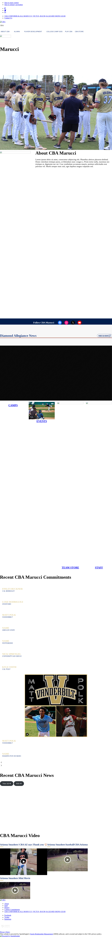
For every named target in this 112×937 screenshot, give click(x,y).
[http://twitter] (5, 10)
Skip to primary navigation (13, 5)
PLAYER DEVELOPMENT (33, 31)
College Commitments (12, 910)
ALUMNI (17, 31)
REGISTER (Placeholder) (102, 52)
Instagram (7, 919)
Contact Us (8, 18)
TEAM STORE (70, 567)
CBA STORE (79, 31)
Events (42, 421)
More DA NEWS (103, 336)
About (6, 904)
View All (6, 784)
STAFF (99, 567)
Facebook (7, 915)
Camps (13, 405)
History (7, 908)
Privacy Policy (5, 932)
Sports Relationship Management (41, 934)
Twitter (6, 917)
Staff (6, 906)
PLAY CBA (68, 31)
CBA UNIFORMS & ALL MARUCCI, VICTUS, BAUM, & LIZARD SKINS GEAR (35, 16)
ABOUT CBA (5, 31)
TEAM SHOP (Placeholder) (102, 58)
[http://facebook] (4, 8)
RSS (18, 784)
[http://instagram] (5, 12)
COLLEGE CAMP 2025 (54, 31)
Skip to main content (11, 3)
